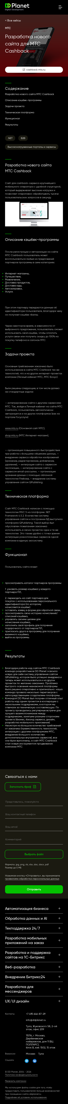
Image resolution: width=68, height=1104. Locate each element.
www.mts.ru (11, 428)
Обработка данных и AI (26, 918)
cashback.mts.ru (35, 69)
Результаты (11, 124)
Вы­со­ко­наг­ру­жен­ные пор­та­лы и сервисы (32, 146)
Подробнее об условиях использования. (26, 1097)
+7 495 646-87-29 (35, 1013)
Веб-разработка (20, 967)
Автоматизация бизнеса (26, 908)
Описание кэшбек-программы (23, 100)
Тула (41, 1053)
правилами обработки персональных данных (32, 878)
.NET (10, 138)
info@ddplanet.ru (36, 1020)
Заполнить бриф (20, 786)
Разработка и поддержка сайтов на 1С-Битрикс (27, 954)
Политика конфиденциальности (21, 1074)
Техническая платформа (19, 112)
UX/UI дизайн (17, 1001)
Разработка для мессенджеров (19, 989)
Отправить (34, 889)
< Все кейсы (13, 20)
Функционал (12, 118)
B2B (23, 138)
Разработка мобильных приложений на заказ (26, 940)
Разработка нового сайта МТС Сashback (29, 94)
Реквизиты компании (15, 1081)
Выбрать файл (34, 854)
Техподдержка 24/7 (22, 928)
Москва (30, 1053)
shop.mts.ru (11, 435)
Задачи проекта (14, 106)
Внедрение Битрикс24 (25, 977)
